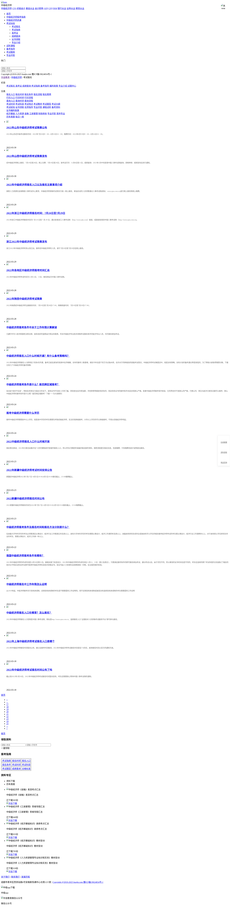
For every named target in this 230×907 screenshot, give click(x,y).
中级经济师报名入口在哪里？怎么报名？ (29, 612)
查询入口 (10, 101)
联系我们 (15, 877)
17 (7, 704)
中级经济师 (6, 8)
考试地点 (28, 104)
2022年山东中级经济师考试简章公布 (26, 127)
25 (7, 724)
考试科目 (19, 104)
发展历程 (25, 877)
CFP (50, 8)
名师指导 (28, 107)
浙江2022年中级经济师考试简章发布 (26, 241)
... (7, 702)
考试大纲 (56, 104)
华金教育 (5, 77)
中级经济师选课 (13, 20)
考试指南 (16, 30)
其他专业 (60, 113)
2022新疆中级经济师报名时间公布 (25, 498)
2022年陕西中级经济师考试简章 (24, 298)
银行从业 (62, 8)
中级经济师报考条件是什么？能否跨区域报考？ (32, 384)
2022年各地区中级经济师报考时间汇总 (28, 270)
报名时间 (19, 94)
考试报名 (16, 26)
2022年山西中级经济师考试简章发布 (26, 156)
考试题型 (47, 104)
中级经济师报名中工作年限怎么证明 (26, 584)
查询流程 (28, 101)
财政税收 (42, 113)
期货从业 (80, 8)
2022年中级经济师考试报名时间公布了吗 (29, 669)
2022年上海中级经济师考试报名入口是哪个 (30, 641)
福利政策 (54, 86)
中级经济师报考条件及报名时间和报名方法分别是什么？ (38, 527)
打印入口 (10, 97)
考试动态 (10, 23)
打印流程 (28, 97)
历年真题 (10, 117)
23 (7, 719)
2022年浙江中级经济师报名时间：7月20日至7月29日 (35, 213)
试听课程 (10, 46)
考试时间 (10, 104)
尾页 (3, 734)
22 (7, 716)
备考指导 (10, 49)
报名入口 (10, 94)
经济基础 (10, 113)
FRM (55, 8)
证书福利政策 (12, 110)
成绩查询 (16, 36)
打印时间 (19, 97)
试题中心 (72, 86)
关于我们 (5, 877)
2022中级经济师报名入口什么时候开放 (28, 441)
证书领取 (16, 39)
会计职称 (39, 8)
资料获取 (224, 452)
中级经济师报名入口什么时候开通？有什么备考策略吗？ (38, 355)
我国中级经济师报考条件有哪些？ (25, 555)
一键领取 (5, 748)
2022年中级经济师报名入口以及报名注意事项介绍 (34, 184)
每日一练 (19, 117)
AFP (46, 8)
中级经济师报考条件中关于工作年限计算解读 (31, 327)
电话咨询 (224, 463)
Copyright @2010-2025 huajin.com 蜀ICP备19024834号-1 (78, 882)
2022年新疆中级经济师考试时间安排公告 (29, 470)
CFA (14, 8)
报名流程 (38, 94)
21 (7, 714)
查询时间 (19, 101)
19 (7, 709)
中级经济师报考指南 (16, 17)
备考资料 (56, 107)
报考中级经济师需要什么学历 (22, 413)
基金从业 (30, 8)
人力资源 (19, 113)
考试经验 (10, 107)
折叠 (216, 450)
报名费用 (47, 94)
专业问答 (10, 55)
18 (7, 707)
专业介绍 (16, 42)
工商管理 (33, 113)
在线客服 (224, 442)
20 (7, 712)
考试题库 (10, 52)
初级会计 (21, 8)
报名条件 (28, 94)
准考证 (15, 33)
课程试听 (47, 107)
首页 (8, 14)
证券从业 (71, 8)
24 (7, 721)
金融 (26, 113)
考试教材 (38, 104)
